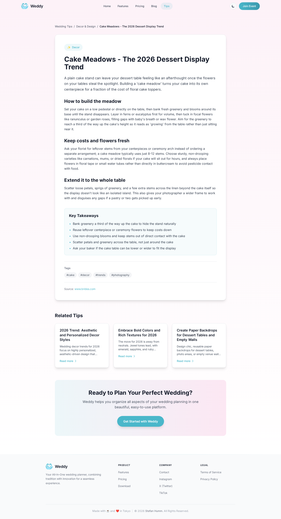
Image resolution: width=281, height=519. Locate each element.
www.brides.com (85, 289)
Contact (164, 472)
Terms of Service (210, 472)
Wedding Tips (63, 26)
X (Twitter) (165, 486)
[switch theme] (233, 6)
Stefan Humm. (154, 510)
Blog (154, 6)
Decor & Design (86, 26)
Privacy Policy (209, 479)
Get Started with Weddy (140, 421)
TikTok (163, 492)
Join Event (249, 6)
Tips (167, 6)
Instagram (165, 479)
